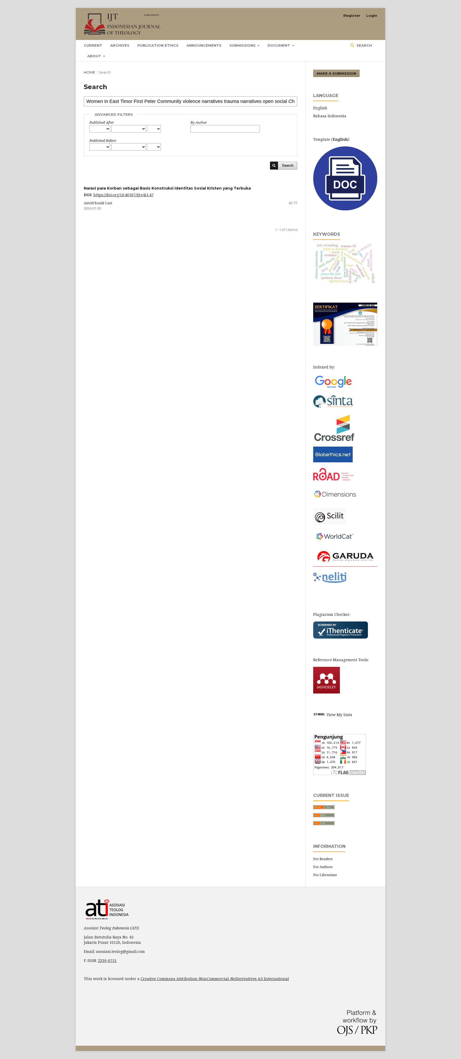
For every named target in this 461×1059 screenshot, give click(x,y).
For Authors (323, 866)
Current (93, 45)
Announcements (203, 45)
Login (371, 15)
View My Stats (339, 714)
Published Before (102, 140)
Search (363, 45)
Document (279, 45)
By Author (198, 122)
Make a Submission (336, 73)
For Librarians (325, 874)
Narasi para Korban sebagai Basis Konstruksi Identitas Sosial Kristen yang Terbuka (167, 188)
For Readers (323, 858)
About (94, 56)
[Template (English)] (345, 208)
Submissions (243, 45)
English (320, 107)
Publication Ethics (157, 45)
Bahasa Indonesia (329, 115)
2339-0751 (107, 960)
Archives (119, 45)
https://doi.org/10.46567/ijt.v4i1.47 (123, 194)
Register (351, 15)
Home (89, 72)
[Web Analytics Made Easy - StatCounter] (319, 714)
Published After (101, 122)
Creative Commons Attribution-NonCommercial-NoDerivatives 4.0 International (215, 978)
